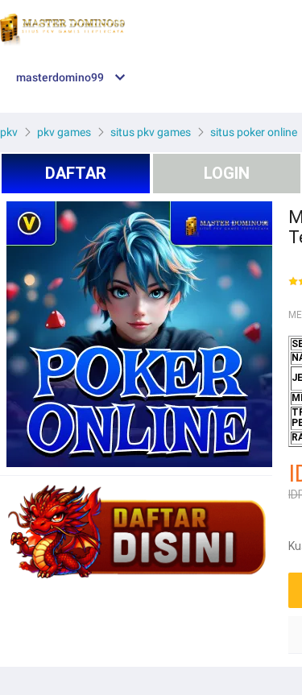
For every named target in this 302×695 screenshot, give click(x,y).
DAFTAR (75, 173)
